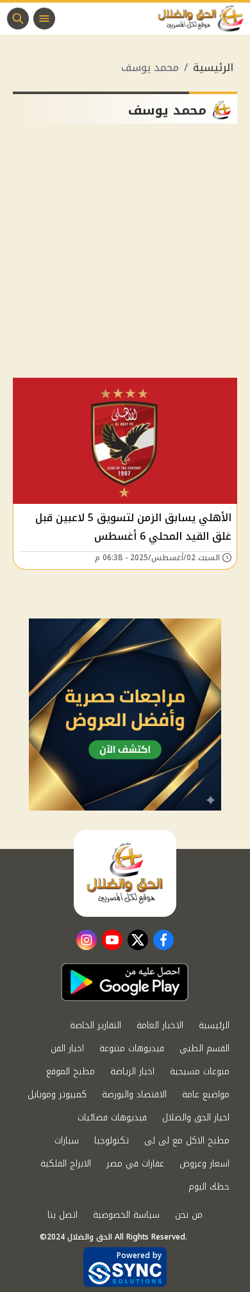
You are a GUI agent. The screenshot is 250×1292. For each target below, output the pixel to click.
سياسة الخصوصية (126, 1214)
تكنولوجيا (111, 1140)
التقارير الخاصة (95, 1025)
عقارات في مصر (135, 1163)
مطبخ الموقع (70, 1071)
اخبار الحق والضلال (195, 1117)
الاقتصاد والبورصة (134, 1094)
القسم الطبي (204, 1048)
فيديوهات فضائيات (112, 1117)
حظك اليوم (208, 1186)
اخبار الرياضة (132, 1071)
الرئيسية (213, 67)
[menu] (44, 18)
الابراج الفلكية (65, 1163)
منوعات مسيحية (199, 1071)
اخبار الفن (67, 1048)
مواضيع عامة (205, 1094)
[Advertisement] (125, 255)
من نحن (189, 1214)
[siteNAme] (204, 19)
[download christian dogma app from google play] (125, 982)
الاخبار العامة (160, 1025)
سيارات (66, 1140)
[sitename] (125, 873)
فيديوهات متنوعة (131, 1048)
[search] (17, 18)
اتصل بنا (62, 1214)
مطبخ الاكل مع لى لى (186, 1140)
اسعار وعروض (204, 1163)
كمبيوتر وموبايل (57, 1094)
